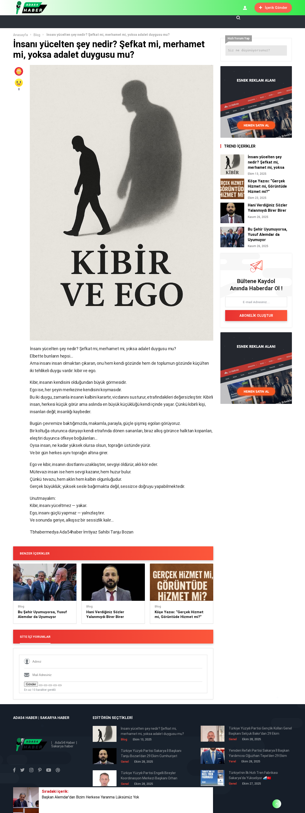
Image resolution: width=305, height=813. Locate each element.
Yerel (232, 761)
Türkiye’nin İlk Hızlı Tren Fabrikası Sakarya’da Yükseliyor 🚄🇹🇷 (253, 775)
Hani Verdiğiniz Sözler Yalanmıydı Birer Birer (105, 614)
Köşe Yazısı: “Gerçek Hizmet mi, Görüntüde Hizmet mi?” (179, 614)
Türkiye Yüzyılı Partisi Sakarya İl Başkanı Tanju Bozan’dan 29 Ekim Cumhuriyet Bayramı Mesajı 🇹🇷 (151, 754)
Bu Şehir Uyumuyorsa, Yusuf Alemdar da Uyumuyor (42, 614)
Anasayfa (20, 35)
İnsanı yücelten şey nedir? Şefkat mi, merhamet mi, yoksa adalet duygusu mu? (266, 162)
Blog (37, 35)
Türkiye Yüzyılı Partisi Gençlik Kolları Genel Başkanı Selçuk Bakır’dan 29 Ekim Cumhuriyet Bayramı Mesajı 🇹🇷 (260, 731)
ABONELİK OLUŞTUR (256, 315)
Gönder (31, 684)
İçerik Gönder (276, 7)
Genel (233, 739)
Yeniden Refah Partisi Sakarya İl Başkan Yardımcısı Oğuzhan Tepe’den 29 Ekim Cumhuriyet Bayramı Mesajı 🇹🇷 (259, 753)
